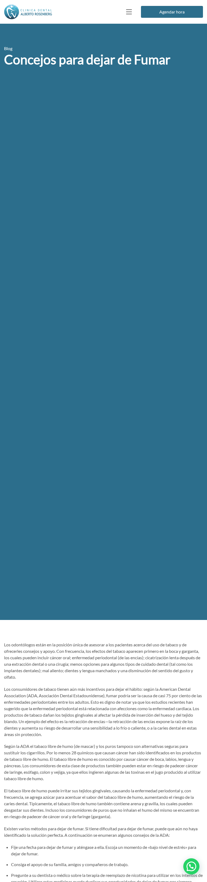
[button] (191, 866)
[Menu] (128, 12)
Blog (8, 48)
